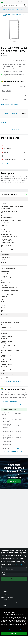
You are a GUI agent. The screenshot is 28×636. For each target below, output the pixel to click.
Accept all (14, 633)
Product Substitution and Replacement (11, 602)
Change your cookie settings (14, 629)
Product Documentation (7, 595)
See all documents (8, 164)
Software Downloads (7, 597)
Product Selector (6, 599)
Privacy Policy (19, 564)
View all (14, 15)
